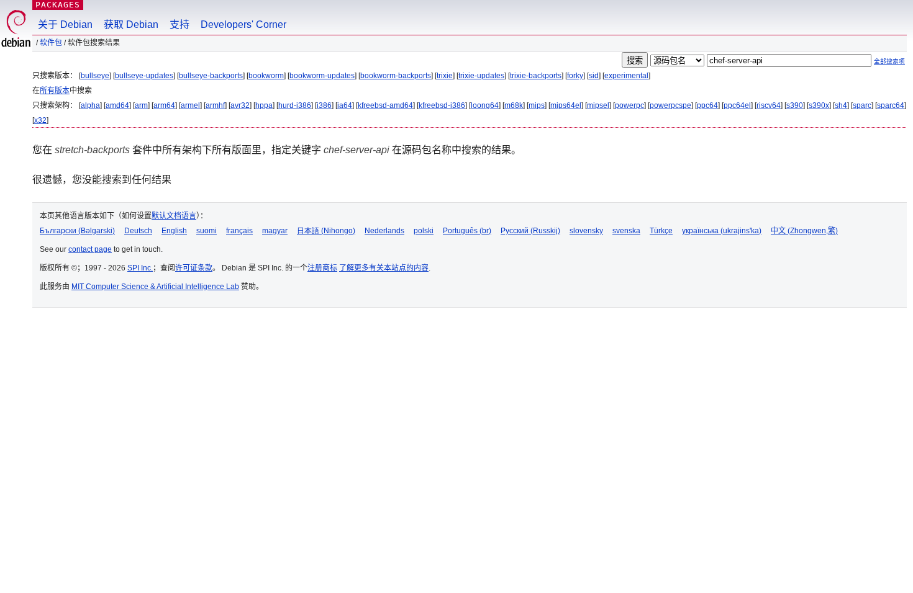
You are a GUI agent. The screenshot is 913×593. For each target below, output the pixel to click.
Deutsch (138, 230)
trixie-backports (535, 75)
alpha (90, 105)
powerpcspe (670, 105)
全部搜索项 (889, 61)
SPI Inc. (140, 268)
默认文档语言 (174, 216)
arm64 (164, 105)
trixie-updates (481, 75)
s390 (794, 105)
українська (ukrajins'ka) (721, 230)
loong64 (485, 105)
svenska (626, 230)
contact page (90, 249)
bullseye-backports (211, 75)
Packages (57, 4)
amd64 (117, 105)
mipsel (598, 105)
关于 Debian (65, 24)
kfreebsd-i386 (442, 105)
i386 (324, 105)
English (174, 230)
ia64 (344, 105)
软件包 (51, 42)
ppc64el (737, 105)
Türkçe (661, 230)
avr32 (240, 105)
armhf (215, 105)
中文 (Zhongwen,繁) (804, 230)
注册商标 (322, 268)
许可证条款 (193, 268)
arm (141, 105)
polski (424, 230)
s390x (819, 105)
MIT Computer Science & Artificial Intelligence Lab (155, 286)
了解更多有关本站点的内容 (384, 268)
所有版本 (55, 90)
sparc (862, 105)
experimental (626, 75)
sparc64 (890, 105)
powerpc (629, 105)
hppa (264, 105)
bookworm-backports (395, 75)
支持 (179, 24)
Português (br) (467, 230)
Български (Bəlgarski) (77, 230)
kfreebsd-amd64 (385, 105)
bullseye (95, 75)
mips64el (565, 105)
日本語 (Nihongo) (326, 230)
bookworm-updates (322, 75)
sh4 (841, 105)
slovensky (586, 230)
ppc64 (707, 105)
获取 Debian (131, 24)
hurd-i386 (294, 105)
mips (537, 105)
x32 (40, 120)
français (239, 230)
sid (594, 75)
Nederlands (384, 230)
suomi (206, 230)
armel (190, 105)
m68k (513, 105)
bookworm (266, 75)
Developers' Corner (243, 24)
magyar (275, 230)
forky (575, 75)
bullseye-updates (144, 75)
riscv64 (768, 105)
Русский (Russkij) (530, 230)
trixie (445, 75)
